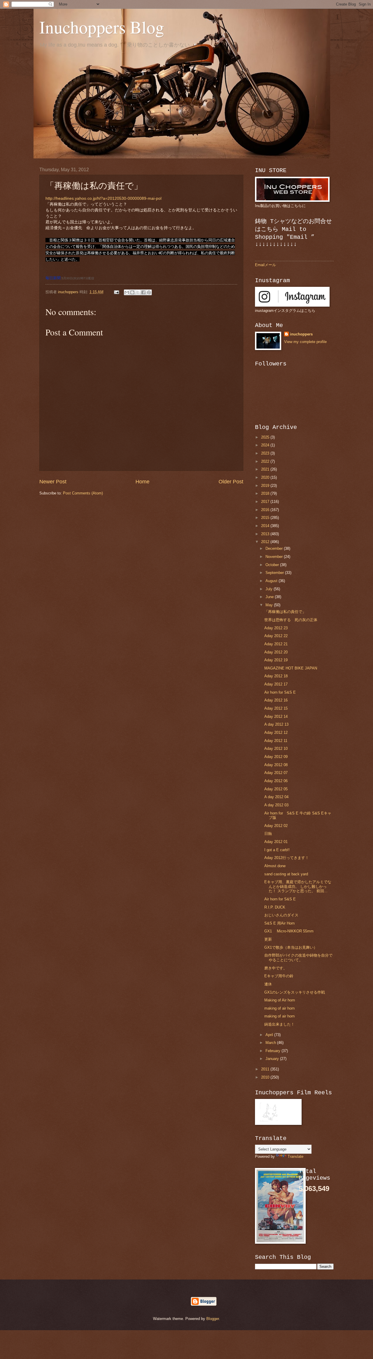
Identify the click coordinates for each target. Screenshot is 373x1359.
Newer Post (52, 482)
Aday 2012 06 (276, 781)
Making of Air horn (279, 1000)
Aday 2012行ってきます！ (286, 858)
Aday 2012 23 (276, 628)
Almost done (275, 866)
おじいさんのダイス (281, 915)
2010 (265, 1077)
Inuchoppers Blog (101, 26)
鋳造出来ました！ (279, 1024)
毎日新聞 (53, 278)
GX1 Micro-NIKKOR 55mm (289, 931)
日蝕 (268, 833)
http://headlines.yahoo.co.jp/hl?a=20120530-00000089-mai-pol (103, 198)
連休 (268, 984)
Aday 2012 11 (275, 740)
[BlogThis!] (132, 292)
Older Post (231, 482)
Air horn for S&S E (280, 692)
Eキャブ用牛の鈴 (278, 976)
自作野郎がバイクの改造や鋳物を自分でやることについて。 (298, 957)
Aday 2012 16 (276, 700)
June (270, 597)
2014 (265, 526)
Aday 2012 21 (276, 644)
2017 (265, 501)
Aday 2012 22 (276, 636)
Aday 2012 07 (276, 772)
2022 (265, 461)
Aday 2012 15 (276, 708)
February (273, 1051)
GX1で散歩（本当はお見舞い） (290, 947)
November (274, 556)
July (269, 589)
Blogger (212, 1318)
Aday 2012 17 (276, 684)
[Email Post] (116, 292)
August (272, 581)
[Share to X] (138, 292)
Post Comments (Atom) (83, 493)
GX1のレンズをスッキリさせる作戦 (294, 992)
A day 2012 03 (276, 805)
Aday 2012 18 (276, 676)
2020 (265, 477)
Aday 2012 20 (276, 652)
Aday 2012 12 (276, 732)
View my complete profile (305, 342)
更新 (268, 939)
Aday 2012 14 (276, 716)
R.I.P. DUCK (274, 907)
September (275, 572)
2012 (265, 542)
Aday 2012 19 (276, 660)
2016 (265, 510)
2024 (265, 445)
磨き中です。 (275, 968)
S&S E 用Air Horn (279, 923)
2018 (265, 493)
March (271, 1042)
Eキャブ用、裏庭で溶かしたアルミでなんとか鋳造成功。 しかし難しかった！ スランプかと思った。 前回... (297, 886)
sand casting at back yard (286, 874)
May (269, 605)
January (272, 1058)
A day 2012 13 (276, 724)
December (274, 548)
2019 (265, 485)
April (269, 1035)
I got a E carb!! (277, 850)
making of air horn (279, 1008)
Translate (295, 1156)
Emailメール (265, 265)
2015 (265, 517)
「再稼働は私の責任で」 (285, 611)
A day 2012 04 (276, 797)
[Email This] (127, 292)
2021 (265, 469)
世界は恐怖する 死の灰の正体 (290, 620)
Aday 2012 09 (276, 756)
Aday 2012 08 (276, 765)
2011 (265, 1069)
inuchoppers (301, 334)
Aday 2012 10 (276, 748)
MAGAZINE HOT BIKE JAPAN (290, 668)
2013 (265, 534)
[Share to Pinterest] (149, 292)
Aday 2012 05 (276, 789)
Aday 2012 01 (276, 842)
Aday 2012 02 (276, 825)
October (272, 565)
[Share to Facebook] (143, 292)
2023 (265, 453)
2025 (265, 437)
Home (142, 482)
